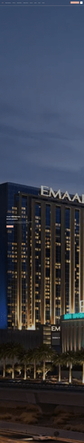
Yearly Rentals (19, 2)
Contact (43, 2)
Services (31, 2)
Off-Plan (13, 2)
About (39, 2)
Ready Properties (8, 2)
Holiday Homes (25, 2)
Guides (35, 2)
